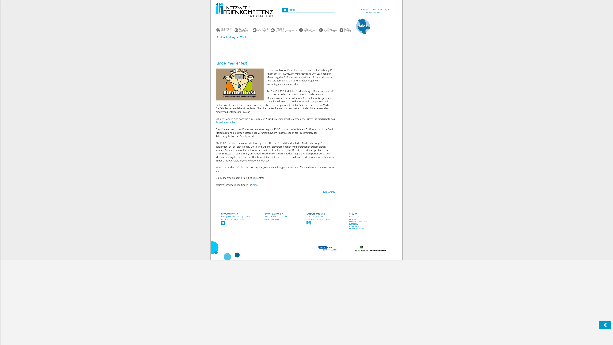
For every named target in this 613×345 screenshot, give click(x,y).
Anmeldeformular (225, 122)
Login (386, 9)
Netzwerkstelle (229, 214)
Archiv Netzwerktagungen (318, 219)
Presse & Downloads (358, 221)
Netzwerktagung (315, 214)
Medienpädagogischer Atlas (276, 217)
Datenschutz (376, 9)
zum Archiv (329, 191)
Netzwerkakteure (273, 214)
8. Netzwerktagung (314, 217)
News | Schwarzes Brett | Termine (236, 217)
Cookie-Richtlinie (356, 229)
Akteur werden (373, 12)
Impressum (362, 9)
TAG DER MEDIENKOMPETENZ (232, 219)
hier (255, 184)
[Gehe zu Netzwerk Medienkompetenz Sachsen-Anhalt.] (217, 37)
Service (353, 214)
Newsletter (354, 217)
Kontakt (353, 219)
